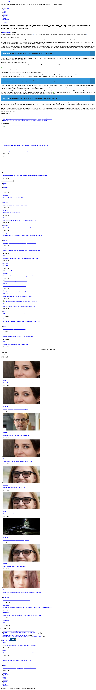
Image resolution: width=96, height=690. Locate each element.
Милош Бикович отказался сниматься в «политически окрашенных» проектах (22, 235)
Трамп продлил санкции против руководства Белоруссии (17, 461)
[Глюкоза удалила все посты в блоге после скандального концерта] (20, 301)
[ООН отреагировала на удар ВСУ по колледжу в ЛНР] (21, 535)
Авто (4, 12)
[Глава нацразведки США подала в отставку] (21, 508)
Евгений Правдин (6, 32)
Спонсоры (5, 14)
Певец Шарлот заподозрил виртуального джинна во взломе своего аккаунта (22, 250)
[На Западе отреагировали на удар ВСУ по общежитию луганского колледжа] (21, 587)
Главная (5, 7)
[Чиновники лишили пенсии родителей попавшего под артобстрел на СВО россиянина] (21, 142)
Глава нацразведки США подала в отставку (14, 513)
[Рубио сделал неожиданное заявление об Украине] (21, 404)
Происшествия (7, 9)
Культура (5, 15)
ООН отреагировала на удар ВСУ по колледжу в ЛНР (16, 540)
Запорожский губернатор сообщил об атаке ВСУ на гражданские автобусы (22, 615)
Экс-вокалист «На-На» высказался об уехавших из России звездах (19, 220)
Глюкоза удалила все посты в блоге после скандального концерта (19, 306)
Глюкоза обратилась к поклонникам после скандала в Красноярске (20, 228)
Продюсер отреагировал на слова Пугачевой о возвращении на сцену (20, 258)
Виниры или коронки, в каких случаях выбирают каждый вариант (19, 632)
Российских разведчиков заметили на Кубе (14, 487)
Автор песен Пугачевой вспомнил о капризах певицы (16, 190)
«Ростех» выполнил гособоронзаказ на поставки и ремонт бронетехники (21, 321)
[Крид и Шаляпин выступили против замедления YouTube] (18, 291)
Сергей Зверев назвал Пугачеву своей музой (14, 265)
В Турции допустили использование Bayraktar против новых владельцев (21, 314)
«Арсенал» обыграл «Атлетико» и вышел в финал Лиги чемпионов (19, 645)
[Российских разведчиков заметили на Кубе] (21, 482)
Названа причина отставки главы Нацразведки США (16, 435)
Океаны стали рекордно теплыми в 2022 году (14, 329)
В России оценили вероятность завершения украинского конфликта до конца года (25, 151)
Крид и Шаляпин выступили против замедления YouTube (17, 296)
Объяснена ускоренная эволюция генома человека (15, 344)
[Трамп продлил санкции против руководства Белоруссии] (21, 456)
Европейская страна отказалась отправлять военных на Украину (19, 382)
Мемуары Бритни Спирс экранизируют (13, 197)
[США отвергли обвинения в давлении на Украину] (21, 561)
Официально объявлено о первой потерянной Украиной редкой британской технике (25, 175)
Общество (6, 19)
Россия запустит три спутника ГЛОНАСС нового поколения (18, 336)
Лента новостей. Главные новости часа (10, 2)
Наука (4, 16)
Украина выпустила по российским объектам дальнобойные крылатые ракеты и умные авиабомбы (28, 607)
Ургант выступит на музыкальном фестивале (14, 286)
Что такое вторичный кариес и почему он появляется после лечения (20, 633)
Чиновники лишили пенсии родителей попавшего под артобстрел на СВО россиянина (25, 145)
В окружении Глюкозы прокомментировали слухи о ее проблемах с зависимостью (23, 276)
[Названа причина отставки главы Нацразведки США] (21, 430)
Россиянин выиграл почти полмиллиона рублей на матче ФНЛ (18, 652)
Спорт (5, 11)
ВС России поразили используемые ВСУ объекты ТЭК (16, 600)
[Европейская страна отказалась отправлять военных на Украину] (21, 377)
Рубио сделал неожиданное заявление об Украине (15, 409)
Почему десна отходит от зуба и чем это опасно (15, 635)
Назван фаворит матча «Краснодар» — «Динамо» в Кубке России (19, 668)
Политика (5, 18)
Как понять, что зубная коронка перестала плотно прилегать (18, 631)
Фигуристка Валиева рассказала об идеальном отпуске (17, 660)
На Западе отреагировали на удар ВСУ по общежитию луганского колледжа (22, 592)
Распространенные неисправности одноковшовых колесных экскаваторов (22, 636)
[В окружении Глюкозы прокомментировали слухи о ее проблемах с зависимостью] (24, 271)
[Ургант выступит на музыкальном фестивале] (15, 281)
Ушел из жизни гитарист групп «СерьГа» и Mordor (15, 205)
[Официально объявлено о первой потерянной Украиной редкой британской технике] (21, 172)
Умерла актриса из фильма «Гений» (12, 212)
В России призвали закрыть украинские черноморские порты (18, 622)
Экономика (6, 8)
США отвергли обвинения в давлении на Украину (15, 566)
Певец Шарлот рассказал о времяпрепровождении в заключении (19, 243)
